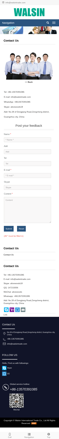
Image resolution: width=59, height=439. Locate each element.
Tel (5, 158)
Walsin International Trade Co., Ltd (30, 420)
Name (7, 134)
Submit (9, 229)
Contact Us (9, 255)
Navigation (8, 22)
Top (48, 437)
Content (8, 194)
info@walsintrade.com (15, 2)
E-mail (7, 170)
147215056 (13, 287)
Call (9, 437)
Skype (7, 182)
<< (29, 82)
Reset (21, 229)
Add (6, 146)
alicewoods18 (16, 283)
